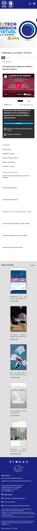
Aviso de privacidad (9, 502)
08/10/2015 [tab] (18, 123)
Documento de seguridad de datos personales (17, 505)
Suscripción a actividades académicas (14, 498)
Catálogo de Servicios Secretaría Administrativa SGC (16, 481)
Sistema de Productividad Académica (11, 478)
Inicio (4, 62)
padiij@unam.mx (5, 524)
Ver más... (33, 265)
